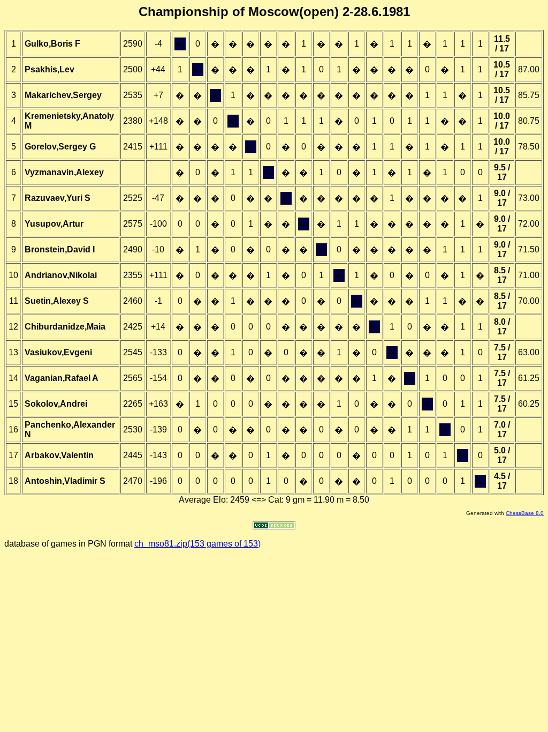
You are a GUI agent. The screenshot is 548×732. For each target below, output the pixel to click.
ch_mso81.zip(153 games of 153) (197, 543)
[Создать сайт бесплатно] (274, 526)
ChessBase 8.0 (525, 513)
